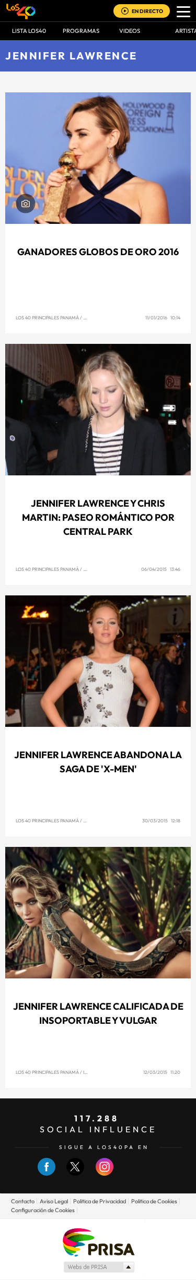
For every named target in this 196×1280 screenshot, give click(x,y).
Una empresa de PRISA (98, 1242)
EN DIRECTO (147, 11)
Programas (81, 30)
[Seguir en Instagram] (104, 1173)
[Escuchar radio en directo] (125, 11)
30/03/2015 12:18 (161, 820)
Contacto (22, 1201)
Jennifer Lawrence (71, 55)
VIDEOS (129, 30)
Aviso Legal (54, 1201)
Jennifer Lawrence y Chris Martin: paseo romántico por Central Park (98, 517)
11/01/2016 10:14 (162, 317)
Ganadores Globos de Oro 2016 (98, 252)
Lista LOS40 (29, 30)
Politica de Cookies (154, 1201)
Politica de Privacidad (99, 1201)
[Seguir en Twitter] (75, 1173)
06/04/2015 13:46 (160, 569)
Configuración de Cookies (43, 1210)
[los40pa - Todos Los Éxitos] (21, 11)
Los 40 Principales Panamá (47, 317)
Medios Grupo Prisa (98, 1267)
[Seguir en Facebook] (46, 1173)
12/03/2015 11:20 (161, 1072)
